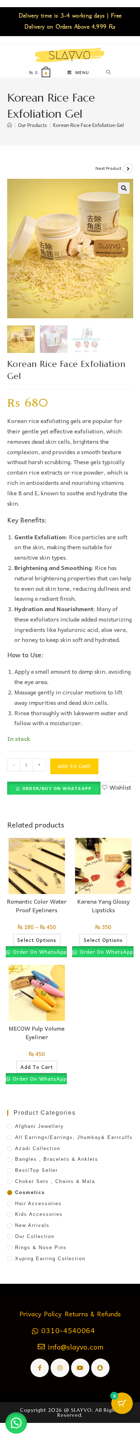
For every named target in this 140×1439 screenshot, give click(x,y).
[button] (124, 188)
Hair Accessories (38, 1203)
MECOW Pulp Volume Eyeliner (37, 1032)
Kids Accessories (39, 1214)
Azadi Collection (37, 1148)
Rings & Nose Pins (41, 1247)
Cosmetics (30, 1192)
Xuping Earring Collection (50, 1258)
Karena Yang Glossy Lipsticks (103, 905)
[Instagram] (60, 1368)
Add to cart (74, 766)
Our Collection (35, 1236)
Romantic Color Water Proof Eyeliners (37, 905)
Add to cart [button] (36, 1067)
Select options (36, 940)
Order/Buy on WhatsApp (57, 788)
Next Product (108, 168)
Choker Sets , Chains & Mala (55, 1181)
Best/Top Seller (36, 1170)
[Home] (9, 125)
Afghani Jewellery (39, 1126)
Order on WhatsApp (39, 952)
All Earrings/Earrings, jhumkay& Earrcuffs (74, 1137)
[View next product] (128, 168)
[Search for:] (108, 72)
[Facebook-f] (40, 1368)
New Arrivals (32, 1225)
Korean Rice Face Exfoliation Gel (88, 125)
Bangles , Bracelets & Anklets (56, 1159)
